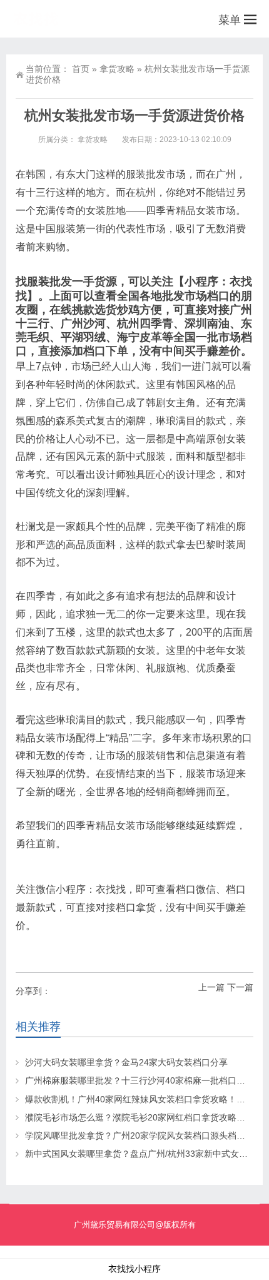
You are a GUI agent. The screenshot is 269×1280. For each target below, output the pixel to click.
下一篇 (240, 987)
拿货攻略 (116, 69)
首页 (80, 69)
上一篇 (211, 987)
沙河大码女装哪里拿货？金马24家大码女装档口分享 (126, 1062)
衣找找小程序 (134, 1269)
